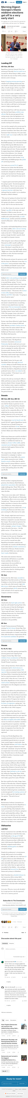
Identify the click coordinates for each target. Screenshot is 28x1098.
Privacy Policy (14, 916)
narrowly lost (14, 869)
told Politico (18, 744)
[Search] (25, 1020)
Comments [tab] (5, 943)
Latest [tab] (7, 1020)
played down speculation (8, 485)
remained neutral (6, 445)
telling (7, 406)
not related (18, 371)
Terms (20, 1089)
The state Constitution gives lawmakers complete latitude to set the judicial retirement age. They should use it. (9, 1031)
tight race (9, 135)
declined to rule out (16, 771)
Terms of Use (21, 913)
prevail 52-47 (14, 165)
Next (23, 932)
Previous (6, 932)
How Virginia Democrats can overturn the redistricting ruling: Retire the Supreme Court (9, 1026)
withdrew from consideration (9, 658)
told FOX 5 (9, 295)
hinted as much (5, 461)
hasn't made (4, 553)
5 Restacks (19, 922)
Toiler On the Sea (9, 987)
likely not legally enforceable (12, 720)
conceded (20, 578)
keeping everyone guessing (14, 81)
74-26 (22, 158)
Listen (24, 27)
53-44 (17, 427)
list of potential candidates (9, 637)
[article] (14, 1030)
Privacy (16, 1089)
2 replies (8, 1005)
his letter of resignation (8, 703)
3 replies (8, 982)
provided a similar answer (17, 326)
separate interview (7, 190)
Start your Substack (10, 1093)
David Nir (9, 26)
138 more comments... (6, 1012)
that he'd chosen (11, 628)
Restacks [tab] (11, 943)
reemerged (8, 245)
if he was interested (14, 307)
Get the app (20, 1093)
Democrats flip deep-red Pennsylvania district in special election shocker (9, 1041)
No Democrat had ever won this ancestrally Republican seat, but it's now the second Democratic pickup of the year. (9, 1046)
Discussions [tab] (13, 1020)
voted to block (5, 683)
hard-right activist (16, 603)
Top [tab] (3, 1020)
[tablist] (8, 943)
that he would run (19, 71)
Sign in (24, 2)
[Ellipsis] (26, 961)
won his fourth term (17, 420)
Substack (8, 1096)
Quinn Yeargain (9, 1033)
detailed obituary (19, 875)
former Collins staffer (14, 443)
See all (4, 1071)
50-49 (15, 588)
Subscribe (19, 2)
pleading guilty (11, 847)
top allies (9, 210)
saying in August (16, 526)
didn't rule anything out (13, 278)
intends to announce (19, 547)
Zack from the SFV (9, 961)
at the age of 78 (15, 836)
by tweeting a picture (18, 792)
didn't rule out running (19, 229)
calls (21, 609)
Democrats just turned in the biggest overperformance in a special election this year (9, 1058)
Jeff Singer (16, 26)
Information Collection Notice (17, 914)
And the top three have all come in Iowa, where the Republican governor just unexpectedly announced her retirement (9, 1062)
